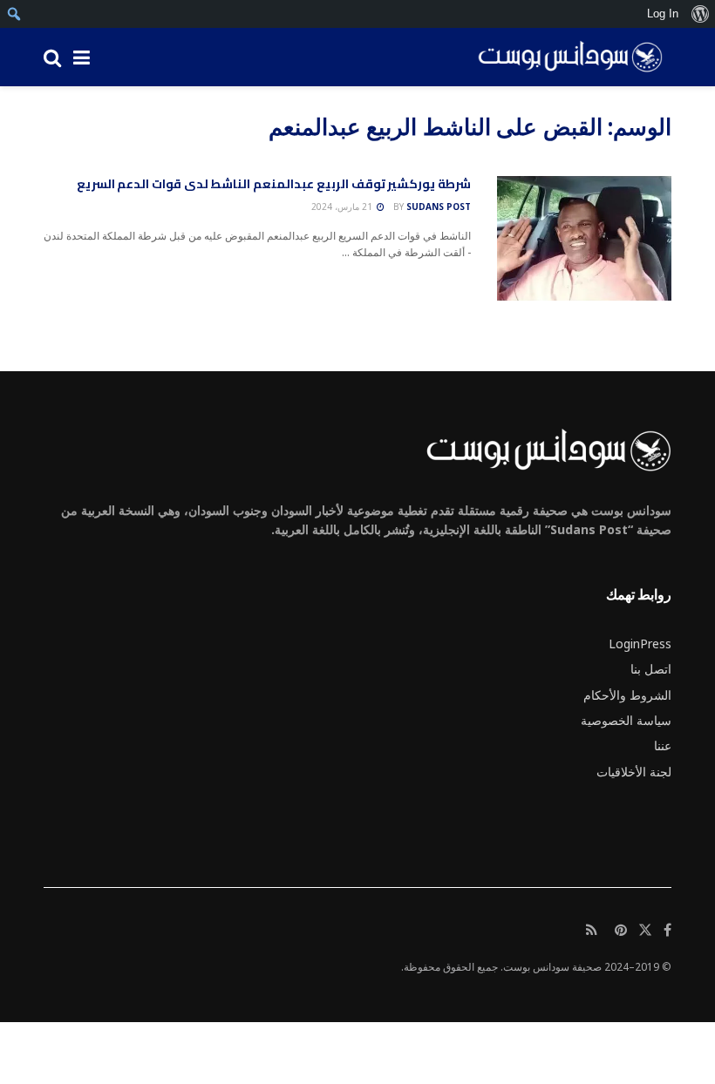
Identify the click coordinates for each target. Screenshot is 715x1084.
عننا (662, 745)
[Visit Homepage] (564, 57)
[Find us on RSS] (591, 930)
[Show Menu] (81, 57)
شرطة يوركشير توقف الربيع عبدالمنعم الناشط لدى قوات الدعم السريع (274, 184)
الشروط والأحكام (627, 695)
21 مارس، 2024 (343, 206)
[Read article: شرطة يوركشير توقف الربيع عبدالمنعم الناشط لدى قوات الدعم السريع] (584, 238)
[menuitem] (699, 14)
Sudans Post (438, 206)
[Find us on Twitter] (645, 930)
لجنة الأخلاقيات (633, 771)
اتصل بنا (650, 669)
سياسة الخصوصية (626, 720)
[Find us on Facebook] (667, 930)
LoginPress (640, 643)
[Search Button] (52, 57)
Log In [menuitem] (662, 13)
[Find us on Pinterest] (621, 930)
